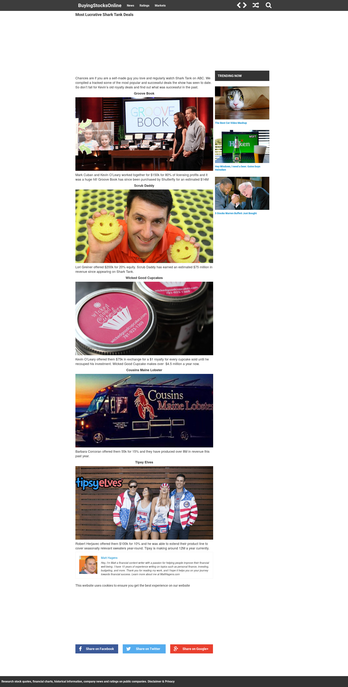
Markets (160, 5)
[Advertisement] (144, 44)
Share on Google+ (195, 649)
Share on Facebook (100, 649)
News (130, 5)
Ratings (144, 5)
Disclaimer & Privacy (161, 681)
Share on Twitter (148, 649)
